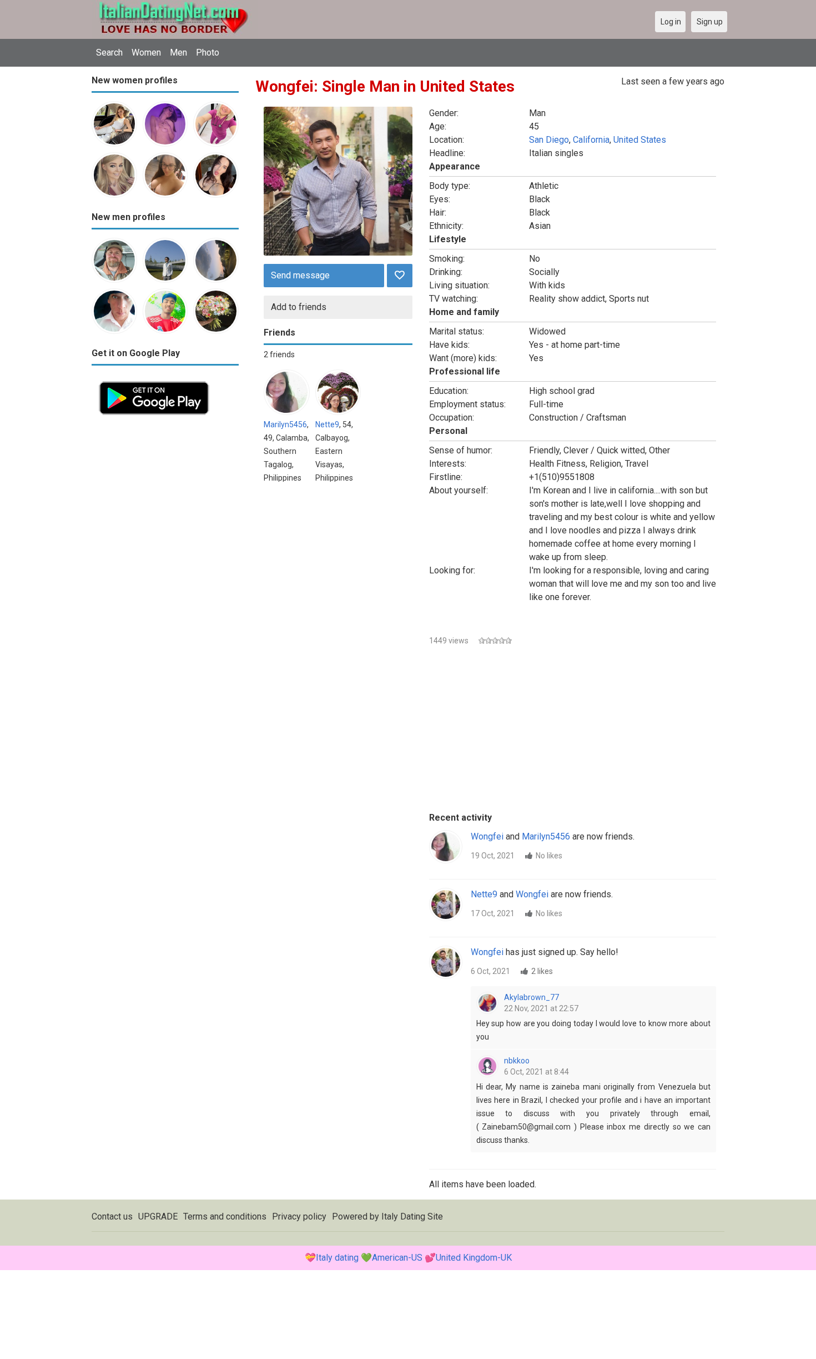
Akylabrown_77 (531, 997)
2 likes (542, 971)
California (591, 139)
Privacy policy (299, 1216)
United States (639, 139)
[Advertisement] (165, 589)
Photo (207, 52)
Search (109, 52)
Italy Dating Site (412, 1216)
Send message (300, 275)
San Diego (549, 139)
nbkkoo (517, 1060)
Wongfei (487, 836)
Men (178, 52)
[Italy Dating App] (154, 380)
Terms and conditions (224, 1216)
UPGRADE (158, 1216)
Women (146, 52)
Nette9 (327, 424)
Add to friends (298, 307)
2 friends (279, 354)
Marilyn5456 (285, 424)
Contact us (112, 1216)
